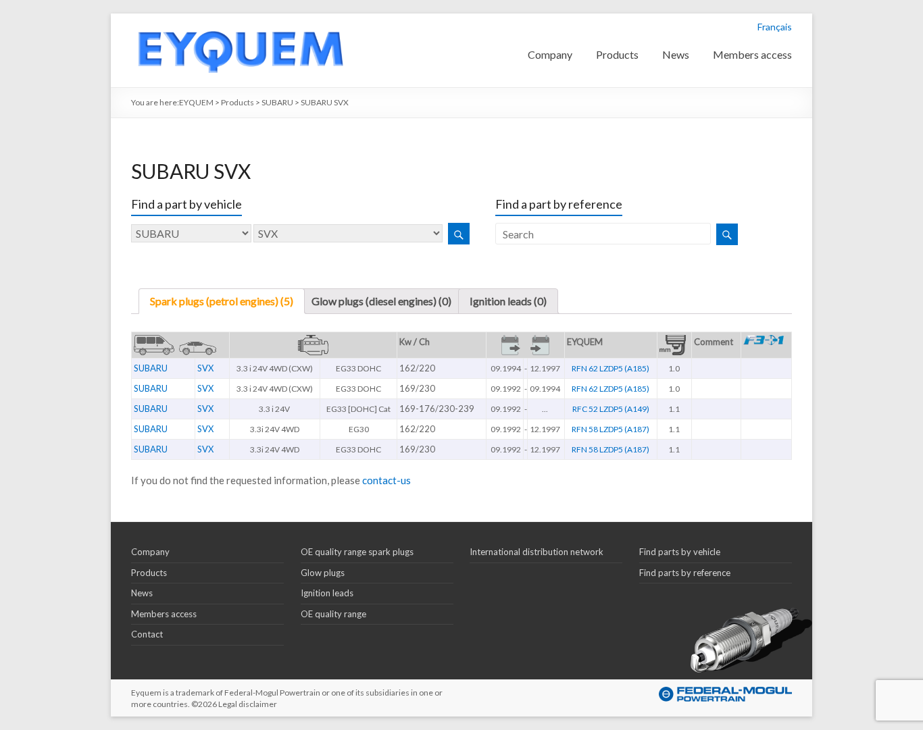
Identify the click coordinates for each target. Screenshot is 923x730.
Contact (147, 634)
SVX (205, 368)
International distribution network (536, 551)
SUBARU (151, 368)
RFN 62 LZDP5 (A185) (610, 368)
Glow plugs (323, 572)
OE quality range (333, 613)
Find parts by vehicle (679, 551)
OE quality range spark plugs (357, 551)
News (675, 54)
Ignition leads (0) (508, 300)
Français (774, 26)
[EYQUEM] (240, 20)
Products (617, 54)
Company (550, 54)
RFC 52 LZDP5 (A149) (610, 409)
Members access (752, 54)
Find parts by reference (684, 572)
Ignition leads (327, 593)
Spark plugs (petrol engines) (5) (221, 300)
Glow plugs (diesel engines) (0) (381, 300)
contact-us (386, 480)
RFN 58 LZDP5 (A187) (610, 429)
